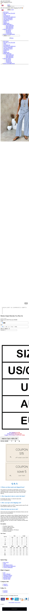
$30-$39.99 (8, 31)
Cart (8, 4)
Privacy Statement (11, 602)
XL (12, 326)
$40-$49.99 (8, 30)
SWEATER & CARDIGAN (9, 17)
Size (1, 324)
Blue (4, 322)
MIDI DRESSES (9, 26)
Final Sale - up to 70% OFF (9, 13)
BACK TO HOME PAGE (9, 34)
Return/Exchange (7, 577)
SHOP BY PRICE (8, 29)
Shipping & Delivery (7, 575)
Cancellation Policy (7, 576)
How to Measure (6, 574)
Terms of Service (17, 602)
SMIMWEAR (6, 23)
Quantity (2, 330)
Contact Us (5, 585)
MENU (9, 9)
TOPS (4, 14)
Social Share (4, 441)
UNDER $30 (9, 33)
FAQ (4, 572)
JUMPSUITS (6, 20)
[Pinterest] (19, 441)
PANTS (5, 21)
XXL (16, 326)
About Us (5, 584)
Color (2, 321)
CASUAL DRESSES (8, 18)
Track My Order (6, 578)
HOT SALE (6, 12)
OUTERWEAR (6, 15)
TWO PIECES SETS (7, 19)
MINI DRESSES (9, 28)
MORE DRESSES (8, 24)
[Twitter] (15, 441)
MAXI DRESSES (10, 25)
